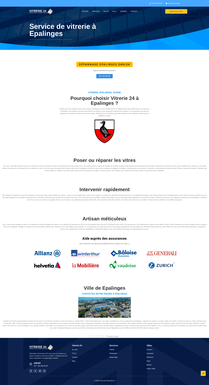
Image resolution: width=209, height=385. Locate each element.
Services (96, 11)
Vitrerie (111, 349)
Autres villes (151, 369)
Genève (149, 349)
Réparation (113, 353)
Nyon (148, 361)
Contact (134, 11)
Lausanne (150, 353)
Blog (73, 361)
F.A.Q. (114, 11)
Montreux (150, 357)
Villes (106, 11)
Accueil (85, 11)
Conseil (123, 11)
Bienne (149, 365)
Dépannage (113, 357)
